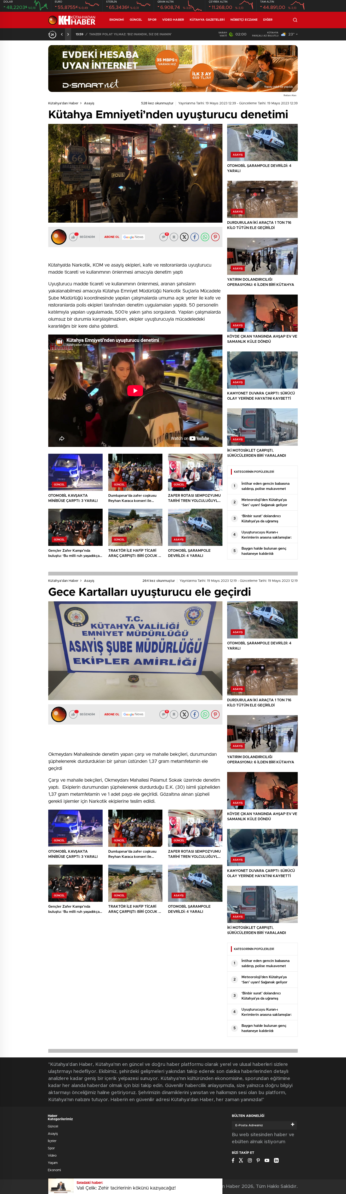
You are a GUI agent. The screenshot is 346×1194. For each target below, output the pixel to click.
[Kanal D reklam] (173, 68)
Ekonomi (116, 19)
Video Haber (173, 19)
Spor (152, 19)
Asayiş (89, 103)
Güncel (136, 19)
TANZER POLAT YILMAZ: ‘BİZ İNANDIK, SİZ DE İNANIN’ (130, 34)
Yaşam (53, 1163)
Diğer (268, 19)
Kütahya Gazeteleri (207, 19)
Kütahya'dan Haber (63, 103)
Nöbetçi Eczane (243, 19)
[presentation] (62, 34)
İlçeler (52, 1141)
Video (52, 1155)
